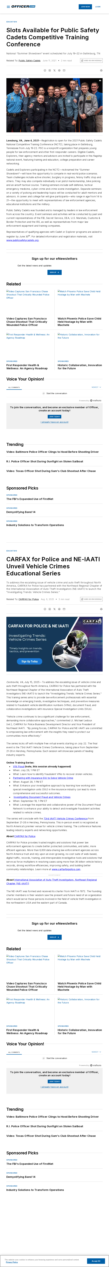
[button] (8, 7)
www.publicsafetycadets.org (22, 240)
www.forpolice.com (66, 869)
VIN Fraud (19, 766)
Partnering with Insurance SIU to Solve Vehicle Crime (43, 778)
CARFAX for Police (29, 599)
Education (11, 22)
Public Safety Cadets (30, 60)
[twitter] (54, 70)
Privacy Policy (12, 1262)
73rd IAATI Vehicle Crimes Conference (66, 818)
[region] (54, 394)
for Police (24, 836)
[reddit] (59, 70)
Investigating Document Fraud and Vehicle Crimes (42, 797)
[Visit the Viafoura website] (95, 400)
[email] (64, 70)
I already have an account (54, 422)
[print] (101, 70)
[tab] (14, 387)
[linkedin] (49, 70)
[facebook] (45, 70)
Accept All (96, 1261)
